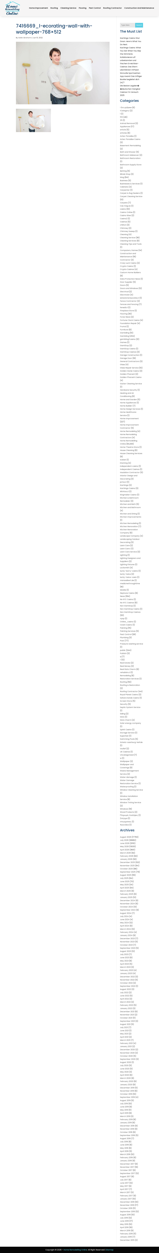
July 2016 (124, 1217)
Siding (122, 713)
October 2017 (126, 1170)
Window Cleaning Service (131, 790)
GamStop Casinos (128, 352)
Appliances (125, 126)
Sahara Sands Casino (129, 697)
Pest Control (95, 8)
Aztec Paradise (127, 136)
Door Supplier (126, 282)
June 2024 (124, 919)
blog (122, 177)
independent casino (129, 466)
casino (123, 209)
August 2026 (125, 837)
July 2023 (124, 954)
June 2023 (124, 957)
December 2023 (127, 938)
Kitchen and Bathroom (130, 507)
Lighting (123, 555)
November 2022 (127, 979)
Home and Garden (128, 399)
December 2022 (127, 976)
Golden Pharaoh (127, 374)
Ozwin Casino (126, 624)
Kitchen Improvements (130, 517)
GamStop (124, 345)
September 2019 (127, 1097)
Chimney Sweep (127, 231)
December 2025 (127, 862)
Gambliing (124, 332)
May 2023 (124, 960)
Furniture (124, 329)
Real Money (125, 666)
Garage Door (126, 358)
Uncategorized (127, 755)
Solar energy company (130, 723)
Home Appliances (128, 402)
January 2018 (126, 1160)
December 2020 (127, 1049)
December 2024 (127, 900)
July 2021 (124, 1027)
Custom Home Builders (130, 272)
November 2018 (127, 1129)
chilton (123, 225)
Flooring (82, 8)
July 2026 (124, 840)
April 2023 (124, 964)
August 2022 (125, 989)
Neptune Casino (127, 593)
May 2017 (124, 1186)
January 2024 (126, 935)
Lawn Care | (125, 548)
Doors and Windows (129, 288)
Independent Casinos (129, 469)
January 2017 (126, 1198)
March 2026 (125, 853)
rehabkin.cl (125, 672)
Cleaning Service (68, 8)
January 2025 (126, 897)
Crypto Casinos (127, 269)
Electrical (124, 291)
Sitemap (109, 1249)
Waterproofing (127, 786)
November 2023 (127, 941)
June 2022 (124, 995)
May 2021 (124, 1033)
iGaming (124, 463)
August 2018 (125, 1138)
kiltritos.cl (124, 491)
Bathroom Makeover (129, 155)
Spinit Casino (126, 729)
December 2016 (127, 1202)
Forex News (125, 317)
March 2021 (125, 1040)
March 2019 (125, 1116)
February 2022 (126, 1005)
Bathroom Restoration (130, 158)
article (123, 129)
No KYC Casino (126, 599)
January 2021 (126, 1046)
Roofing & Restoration (130, 685)
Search (139, 25)
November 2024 (127, 903)
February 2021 (126, 1043)
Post (122, 640)
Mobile (123, 590)
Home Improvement (38, 8)
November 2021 (127, 1014)
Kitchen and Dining (128, 513)
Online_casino (126, 621)
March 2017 (125, 1192)
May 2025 (124, 884)
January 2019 (126, 1122)
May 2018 (124, 1148)
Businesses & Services (130, 183)
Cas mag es (125, 206)
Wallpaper (125, 761)
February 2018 (126, 1157)
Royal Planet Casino (129, 694)
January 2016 (126, 1237)
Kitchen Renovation (129, 526)
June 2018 (124, 1144)
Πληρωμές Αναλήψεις (129, 815)
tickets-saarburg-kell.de (131, 742)
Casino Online (126, 212)
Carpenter (125, 190)
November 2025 (127, 865)
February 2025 (126, 894)
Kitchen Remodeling (129, 523)
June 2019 (124, 1106)
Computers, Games (129, 250)
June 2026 (124, 843)
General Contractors (129, 361)
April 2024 (124, 925)
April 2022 (124, 999)
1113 (121, 117)
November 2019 (127, 1091)
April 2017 (124, 1189)
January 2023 (126, 973)
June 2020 (124, 1068)
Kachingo (124, 485)
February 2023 (126, 970)
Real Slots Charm (128, 669)
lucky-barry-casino (129, 571)
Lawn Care (125, 545)
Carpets (124, 202)
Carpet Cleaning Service (131, 196)
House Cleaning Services (131, 453)
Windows (124, 809)
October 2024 (126, 906)
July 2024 (124, 916)
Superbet (124, 736)
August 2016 (125, 1214)
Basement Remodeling (130, 145)
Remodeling (125, 675)
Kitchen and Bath (128, 504)
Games (123, 342)
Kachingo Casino (127, 488)
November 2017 (127, 1167)
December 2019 (127, 1087)
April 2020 (124, 1075)
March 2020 (125, 1078)
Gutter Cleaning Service (131, 383)
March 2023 (125, 967)
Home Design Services (130, 409)
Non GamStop (126, 605)
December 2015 (127, 1240)
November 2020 (127, 1053)
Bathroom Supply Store (130, 164)
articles (123, 133)
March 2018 (125, 1154)
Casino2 (123, 218)
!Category (124, 110)
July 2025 (124, 878)
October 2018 (126, 1132)
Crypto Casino (126, 266)
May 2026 (124, 846)
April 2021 (124, 1037)
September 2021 (127, 1021)
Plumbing (124, 637)
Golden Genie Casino (129, 371)
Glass (122, 364)
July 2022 (124, 992)
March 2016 (125, 1230)
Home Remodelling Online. (75, 1249)
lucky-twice (125, 574)
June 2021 (124, 1030)
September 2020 (127, 1059)
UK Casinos (125, 751)
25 (121, 120)
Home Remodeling (128, 431)
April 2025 (124, 887)
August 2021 (125, 1024)
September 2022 (127, 986)
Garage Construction (129, 355)
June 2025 (124, 881)
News (122, 596)
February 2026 (126, 856)
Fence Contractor (128, 301)
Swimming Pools (127, 739)
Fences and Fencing (129, 304)
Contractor (125, 260)
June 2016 (124, 1221)
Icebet (123, 459)
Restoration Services (129, 678)
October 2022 (126, 983)
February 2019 (126, 1119)
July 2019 (124, 1103)
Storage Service (127, 732)
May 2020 (124, 1072)
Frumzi (123, 326)
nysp (122, 618)
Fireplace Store (127, 310)
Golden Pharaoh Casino (131, 377)
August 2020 (125, 1062)
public (123, 650)
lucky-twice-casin (128, 577)
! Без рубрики (126, 107)
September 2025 (127, 872)
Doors (122, 285)
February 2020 (126, 1081)
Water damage (127, 777)
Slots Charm (125, 720)
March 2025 (125, 891)
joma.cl (123, 482)
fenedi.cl (124, 307)
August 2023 (125, 951)
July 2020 (124, 1065)
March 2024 (125, 929)
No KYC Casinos (127, 602)
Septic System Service (130, 707)
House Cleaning (127, 450)
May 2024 (124, 922)
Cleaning (124, 234)
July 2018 (124, 1141)
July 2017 (124, 1179)
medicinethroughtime (130, 583)
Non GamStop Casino (130, 609)
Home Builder (126, 405)
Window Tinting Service (130, 802)
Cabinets (124, 187)
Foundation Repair (128, 323)
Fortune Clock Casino (130, 320)
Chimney (124, 228)
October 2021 (126, 1018)
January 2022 (126, 1008)
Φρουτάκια (124, 824)
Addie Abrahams (25, 38)
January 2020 (126, 1084)
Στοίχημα (123, 818)
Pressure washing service (131, 643)
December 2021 (127, 1011)
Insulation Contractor (130, 472)
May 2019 (124, 1110)
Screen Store (126, 701)
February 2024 (126, 932)
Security (123, 704)
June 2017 (124, 1183)
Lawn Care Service (128, 551)
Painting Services (127, 631)
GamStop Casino (127, 348)
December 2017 (127, 1164)
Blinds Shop (125, 174)
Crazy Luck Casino (128, 263)
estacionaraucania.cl (129, 298)
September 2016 (127, 1211)
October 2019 (126, 1094)
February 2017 (126, 1195)
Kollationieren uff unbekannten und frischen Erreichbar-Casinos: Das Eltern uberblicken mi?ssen (129, 63)
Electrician (125, 294)
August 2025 (125, 875)
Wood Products (127, 812)
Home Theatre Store (129, 447)
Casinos (123, 221)
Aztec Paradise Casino (130, 139)
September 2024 (128, 910)
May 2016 (124, 1224)
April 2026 (124, 849)
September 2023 (127, 948)
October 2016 (126, 1208)
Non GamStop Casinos (130, 612)
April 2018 (124, 1151)
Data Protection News (130, 279)
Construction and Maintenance (139, 8)
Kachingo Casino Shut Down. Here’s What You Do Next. (130, 41)
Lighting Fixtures (127, 564)
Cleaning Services (128, 240)
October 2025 (126, 868)
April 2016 (124, 1227)
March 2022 (125, 1002)
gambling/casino (127, 339)
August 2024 (125, 913)
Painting (123, 628)
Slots (122, 717)
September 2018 (127, 1135)
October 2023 (126, 945)
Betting (123, 171)
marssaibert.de (127, 580)
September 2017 (127, 1173)
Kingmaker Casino (128, 494)
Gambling (124, 336)
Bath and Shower (128, 152)
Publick (123, 653)
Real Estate (125, 663)
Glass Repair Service (129, 367)
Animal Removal (127, 123)
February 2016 (126, 1233)
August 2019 (125, 1100)
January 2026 (126, 859)
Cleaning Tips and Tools (131, 244)
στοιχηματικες (125, 821)
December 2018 (127, 1125)
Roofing (54, 8)
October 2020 (126, 1056)
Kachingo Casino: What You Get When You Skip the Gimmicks (130, 50)
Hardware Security (128, 390)
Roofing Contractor (112, 8)
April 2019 (124, 1113)
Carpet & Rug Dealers (130, 193)
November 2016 (127, 1205)
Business (124, 180)
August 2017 (125, 1176)
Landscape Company (130, 536)
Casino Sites (125, 215)
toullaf (123, 748)
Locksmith (124, 567)
